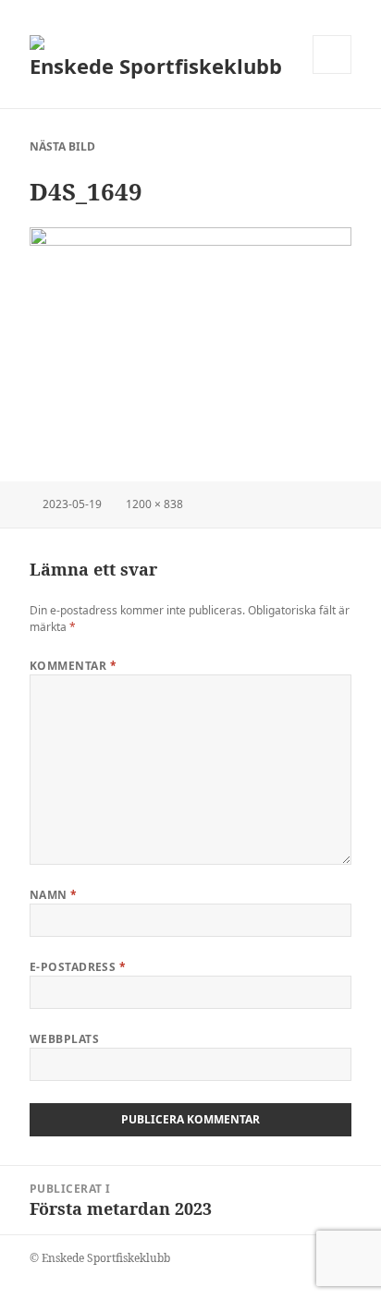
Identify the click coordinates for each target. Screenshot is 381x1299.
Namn (54, 895)
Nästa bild (62, 146)
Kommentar (73, 666)
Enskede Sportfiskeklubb (156, 65)
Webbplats (64, 1039)
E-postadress (78, 967)
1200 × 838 (154, 504)
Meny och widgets (332, 73)
